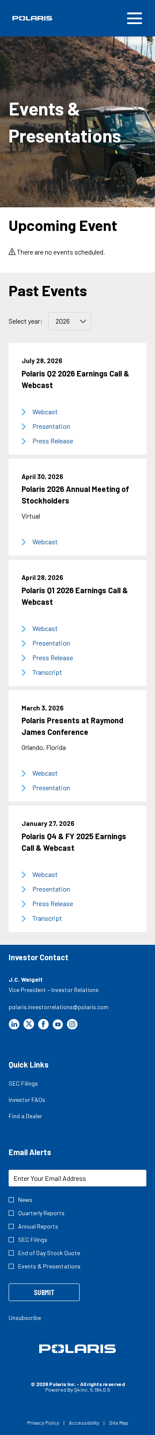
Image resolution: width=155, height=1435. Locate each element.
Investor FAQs (37, 1100)
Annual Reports (38, 1226)
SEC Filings (33, 1084)
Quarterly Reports (41, 1213)
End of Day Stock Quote (49, 1252)
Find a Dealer (35, 1117)
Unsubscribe (25, 1317)
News (25, 1199)
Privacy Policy (43, 1422)
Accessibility (84, 1422)
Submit (44, 1292)
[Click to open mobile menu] (134, 18)
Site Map (118, 1422)
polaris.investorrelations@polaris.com (58, 1006)
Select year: (26, 321)
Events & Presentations (49, 1266)
